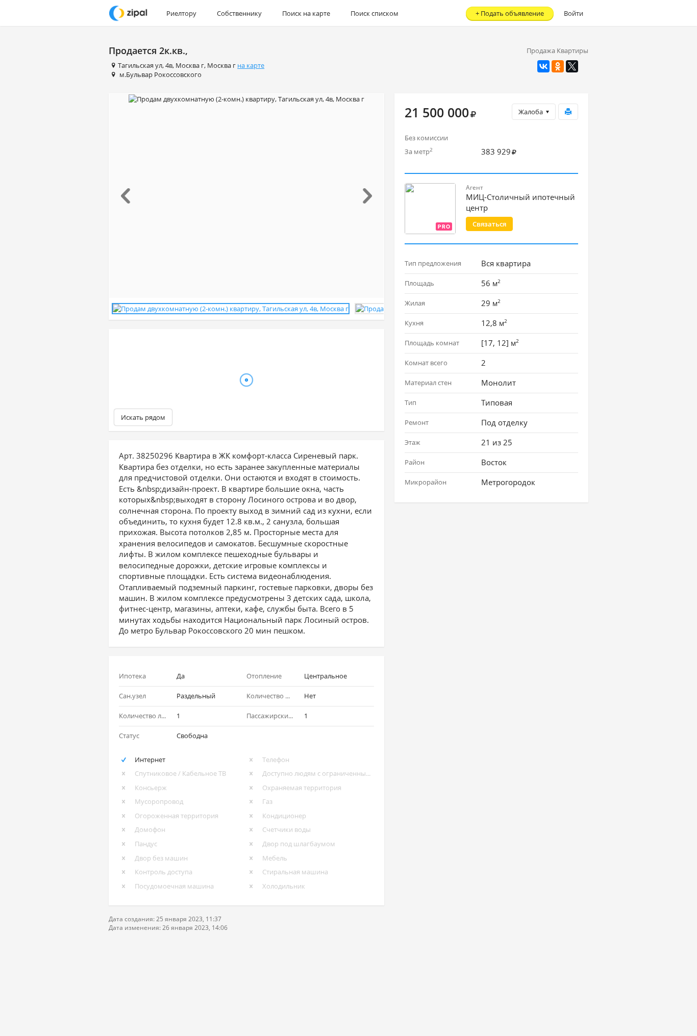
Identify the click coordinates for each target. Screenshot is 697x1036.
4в (168, 65)
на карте (250, 65)
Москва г (190, 65)
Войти (573, 13)
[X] (572, 66)
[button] (130, 195)
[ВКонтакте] (543, 66)
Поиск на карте (306, 13)
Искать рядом (143, 417)
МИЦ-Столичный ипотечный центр (520, 202)
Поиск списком (375, 13)
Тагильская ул (140, 65)
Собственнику (239, 13)
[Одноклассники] (558, 66)
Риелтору (181, 13)
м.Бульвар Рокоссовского (160, 74)
